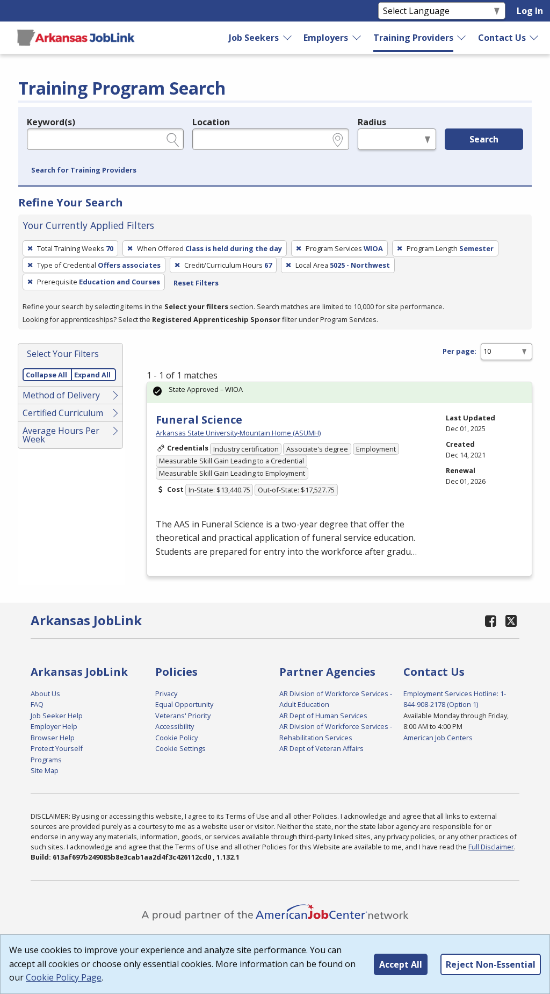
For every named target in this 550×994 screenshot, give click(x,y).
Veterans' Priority (183, 715)
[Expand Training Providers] (462, 38)
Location (211, 122)
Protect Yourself (57, 748)
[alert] (339, 392)
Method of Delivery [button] (61, 395)
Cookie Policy (176, 737)
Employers (325, 38)
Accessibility (174, 726)
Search (483, 139)
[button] (84, 170)
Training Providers (413, 38)
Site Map (45, 770)
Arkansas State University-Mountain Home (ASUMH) (238, 433)
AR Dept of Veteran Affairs (321, 748)
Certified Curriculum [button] (63, 413)
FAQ (37, 704)
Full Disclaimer (491, 847)
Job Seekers (254, 38)
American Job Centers (438, 737)
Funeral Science (199, 419)
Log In (530, 11)
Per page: (459, 351)
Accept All (400, 964)
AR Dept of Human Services (323, 715)
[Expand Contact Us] (534, 38)
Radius (372, 122)
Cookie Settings (180, 748)
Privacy (166, 693)
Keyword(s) (51, 122)
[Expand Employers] (357, 38)
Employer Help (54, 726)
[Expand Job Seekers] (287, 38)
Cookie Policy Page (64, 977)
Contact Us (502, 38)
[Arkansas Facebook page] (490, 621)
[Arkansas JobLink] (76, 38)
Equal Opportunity (184, 704)
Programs (46, 759)
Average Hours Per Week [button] (61, 435)
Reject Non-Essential (490, 964)
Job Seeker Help (57, 715)
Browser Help (53, 737)
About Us (45, 693)
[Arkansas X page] (511, 621)
